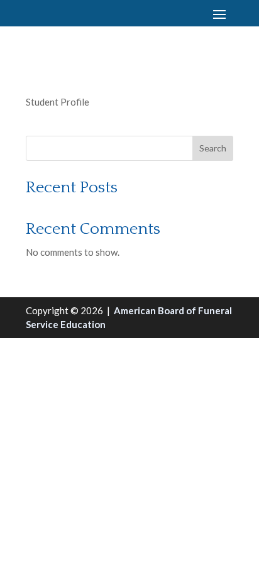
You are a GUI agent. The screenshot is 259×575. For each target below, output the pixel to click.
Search (212, 148)
